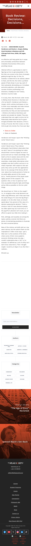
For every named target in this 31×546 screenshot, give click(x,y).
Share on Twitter (10, 130)
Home (8, 30)
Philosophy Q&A (15, 502)
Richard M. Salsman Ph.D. (9, 346)
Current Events (9, 379)
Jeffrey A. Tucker (22, 346)
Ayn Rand (22, 379)
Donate (15, 483)
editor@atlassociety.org (15, 473)
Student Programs (15, 487)
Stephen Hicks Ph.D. (22, 353)
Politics (9, 375)
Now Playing (15, 495)
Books (15, 506)
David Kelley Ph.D (9, 353)
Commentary (9, 371)
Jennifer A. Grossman (22, 349)
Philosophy (22, 371)
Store (15, 510)
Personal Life (9, 382)
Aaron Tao (8, 349)
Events (15, 491)
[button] (28, 6)
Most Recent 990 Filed (15, 521)
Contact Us (15, 513)
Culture (22, 375)
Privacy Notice (15, 517)
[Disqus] (15, 285)
